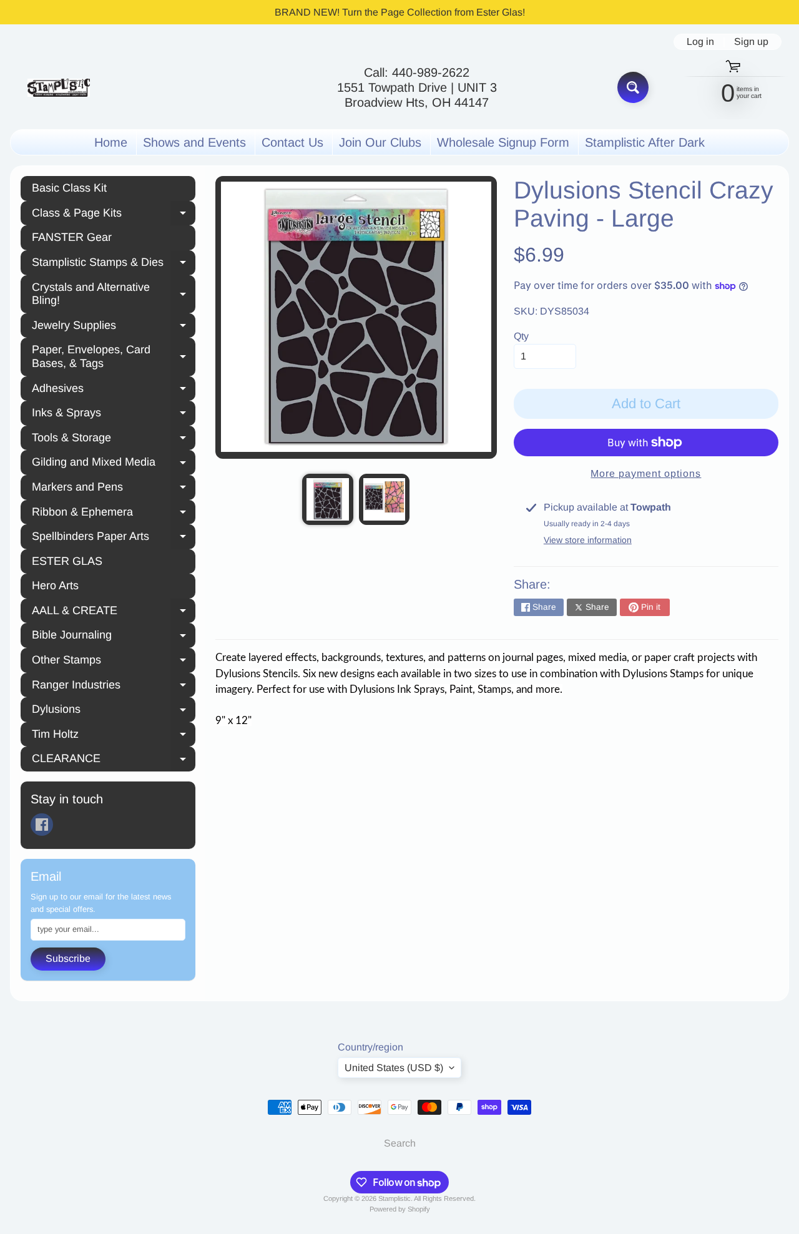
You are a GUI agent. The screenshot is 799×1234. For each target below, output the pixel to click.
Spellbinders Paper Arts (113, 538)
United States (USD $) (394, 1067)
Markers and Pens (113, 489)
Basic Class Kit (69, 188)
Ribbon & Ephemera (113, 514)
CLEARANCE (113, 760)
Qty (521, 336)
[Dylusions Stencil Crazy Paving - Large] (327, 499)
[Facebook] (42, 824)
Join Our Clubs (380, 142)
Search (400, 1143)
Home (110, 142)
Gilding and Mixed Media (113, 464)
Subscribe (68, 958)
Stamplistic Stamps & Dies (113, 264)
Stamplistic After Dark (645, 142)
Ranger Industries (113, 686)
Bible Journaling (113, 637)
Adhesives (113, 390)
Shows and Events (194, 142)
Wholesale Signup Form (503, 142)
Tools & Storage (113, 439)
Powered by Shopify (400, 1209)
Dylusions (113, 711)
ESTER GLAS (67, 561)
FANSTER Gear (72, 237)
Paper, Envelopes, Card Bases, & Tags (113, 356)
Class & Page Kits (113, 215)
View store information (588, 540)
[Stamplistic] (58, 88)
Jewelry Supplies (113, 327)
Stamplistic (394, 1198)
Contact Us (292, 142)
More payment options (646, 473)
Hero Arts (55, 585)
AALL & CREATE (113, 612)
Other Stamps (113, 662)
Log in (700, 42)
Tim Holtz (113, 736)
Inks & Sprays (113, 414)
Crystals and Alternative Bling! (113, 294)
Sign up (751, 42)
